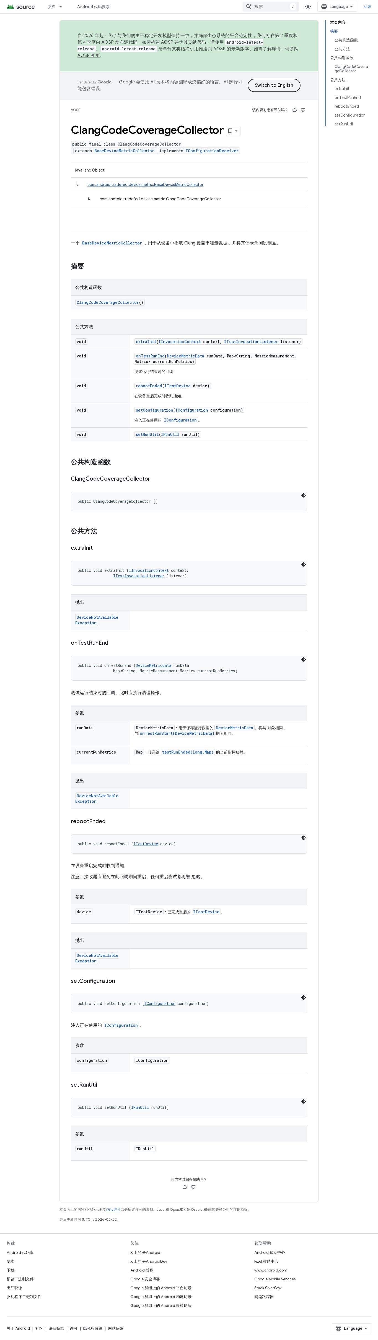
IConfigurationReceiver (212, 150)
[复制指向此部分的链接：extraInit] (98, 548)
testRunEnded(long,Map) (188, 752)
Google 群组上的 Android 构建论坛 (160, 1296)
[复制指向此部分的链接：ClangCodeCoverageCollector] (155, 479)
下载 (10, 1270)
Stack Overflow (267, 1287)
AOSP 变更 (88, 55)
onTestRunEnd (150, 356)
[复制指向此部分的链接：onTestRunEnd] (113, 643)
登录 (368, 6)
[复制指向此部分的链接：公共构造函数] (116, 462)
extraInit (146, 341)
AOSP (75, 109)
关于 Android (18, 1328)
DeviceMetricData (185, 356)
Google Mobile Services (275, 1278)
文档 (52, 6)
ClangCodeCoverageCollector (108, 302)
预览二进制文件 (20, 1278)
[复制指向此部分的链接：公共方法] (102, 531)
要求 (10, 1261)
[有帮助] (295, 110)
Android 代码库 (20, 1252)
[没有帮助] (303, 110)
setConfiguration (154, 410)
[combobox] (271, 7)
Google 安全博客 (145, 1278)
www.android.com (270, 1270)
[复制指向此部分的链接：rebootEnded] (110, 821)
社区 (39, 1328)
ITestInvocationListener (251, 341)
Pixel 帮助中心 (266, 1261)
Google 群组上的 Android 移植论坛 (160, 1305)
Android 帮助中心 (269, 1252)
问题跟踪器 (264, 1296)
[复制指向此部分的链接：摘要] (89, 267)
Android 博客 (141, 1270)
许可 (73, 1328)
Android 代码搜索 (93, 6)
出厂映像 (14, 1287)
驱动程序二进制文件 (24, 1296)
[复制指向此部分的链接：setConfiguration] (120, 981)
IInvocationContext (180, 341)
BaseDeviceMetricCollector (124, 150)
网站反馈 (115, 1328)
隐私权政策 (92, 1328)
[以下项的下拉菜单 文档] (63, 6)
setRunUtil (147, 434)
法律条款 (56, 1328)
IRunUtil (170, 434)
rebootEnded (149, 385)
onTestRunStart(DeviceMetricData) (177, 733)
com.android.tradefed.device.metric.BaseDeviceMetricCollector (145, 184)
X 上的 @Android (145, 1252)
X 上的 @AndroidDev (148, 1261)
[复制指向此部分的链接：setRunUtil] (102, 1085)
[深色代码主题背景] (303, 495)
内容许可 (113, 1209)
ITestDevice (177, 385)
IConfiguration (191, 410)
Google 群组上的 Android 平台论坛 (160, 1287)
